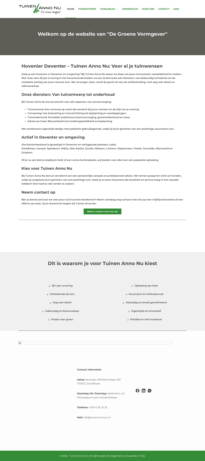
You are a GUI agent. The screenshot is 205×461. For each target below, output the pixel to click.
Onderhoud (130, 8)
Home (70, 8)
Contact (163, 8)
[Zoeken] (185, 9)
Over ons (148, 8)
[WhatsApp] (149, 390)
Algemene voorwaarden (124, 455)
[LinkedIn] (143, 390)
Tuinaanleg (107, 8)
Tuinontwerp (87, 8)
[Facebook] (137, 390)
